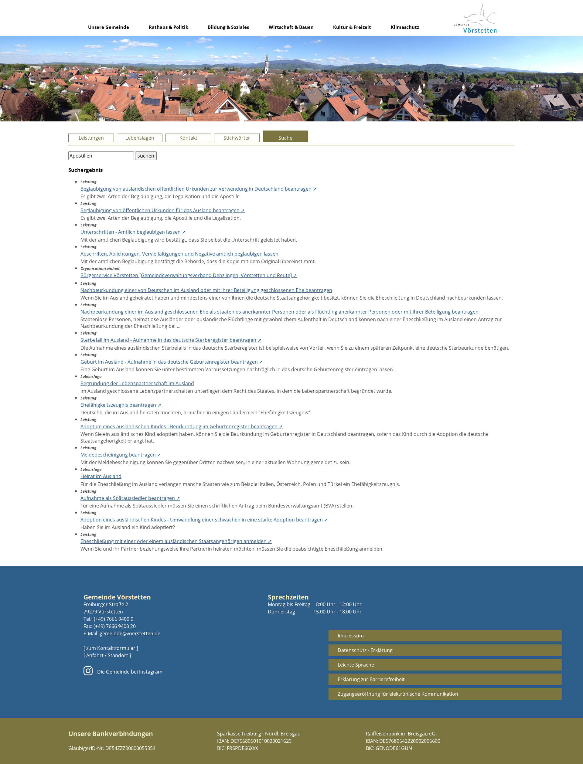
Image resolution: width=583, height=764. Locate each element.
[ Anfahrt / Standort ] (107, 655)
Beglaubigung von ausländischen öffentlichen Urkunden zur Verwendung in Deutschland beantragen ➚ (198, 188)
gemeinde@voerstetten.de (130, 633)
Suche (285, 137)
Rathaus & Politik (168, 27)
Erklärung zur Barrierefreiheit (371, 679)
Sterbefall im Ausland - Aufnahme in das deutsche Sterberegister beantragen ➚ (170, 340)
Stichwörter (236, 137)
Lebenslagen (139, 137)
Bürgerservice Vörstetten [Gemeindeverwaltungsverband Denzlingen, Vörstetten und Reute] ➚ (188, 275)
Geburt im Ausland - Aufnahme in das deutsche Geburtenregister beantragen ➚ (171, 361)
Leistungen (91, 137)
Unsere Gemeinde (108, 27)
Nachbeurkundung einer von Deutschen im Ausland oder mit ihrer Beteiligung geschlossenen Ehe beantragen (206, 290)
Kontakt (188, 137)
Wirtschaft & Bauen (291, 27)
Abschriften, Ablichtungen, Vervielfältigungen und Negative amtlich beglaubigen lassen (179, 253)
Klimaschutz (405, 27)
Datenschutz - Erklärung (365, 650)
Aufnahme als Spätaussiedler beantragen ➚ (130, 498)
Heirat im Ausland (100, 476)
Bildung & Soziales (228, 27)
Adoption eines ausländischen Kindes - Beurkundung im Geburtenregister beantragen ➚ (181, 426)
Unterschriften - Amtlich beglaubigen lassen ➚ (133, 232)
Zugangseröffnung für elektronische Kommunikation (398, 694)
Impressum (351, 635)
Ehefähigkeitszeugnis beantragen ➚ (120, 405)
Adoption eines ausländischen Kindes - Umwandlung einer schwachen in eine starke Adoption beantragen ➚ (204, 519)
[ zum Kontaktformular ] (111, 648)
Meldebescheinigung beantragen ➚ (120, 454)
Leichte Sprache (356, 664)
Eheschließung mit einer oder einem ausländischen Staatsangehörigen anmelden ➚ (176, 541)
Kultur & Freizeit (352, 27)
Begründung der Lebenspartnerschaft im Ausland (137, 383)
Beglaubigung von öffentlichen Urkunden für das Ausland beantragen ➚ (162, 210)
